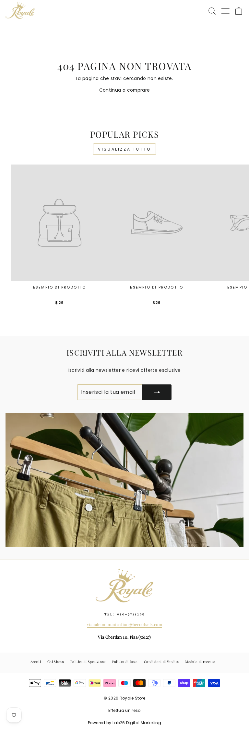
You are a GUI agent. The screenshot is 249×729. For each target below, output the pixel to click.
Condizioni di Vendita (161, 661)
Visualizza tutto (124, 149)
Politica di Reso (125, 661)
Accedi (35, 661)
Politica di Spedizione (88, 661)
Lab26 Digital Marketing (137, 722)
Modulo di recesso (200, 661)
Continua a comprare (124, 90)
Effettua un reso (124, 710)
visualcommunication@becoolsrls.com (124, 624)
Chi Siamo (55, 661)
